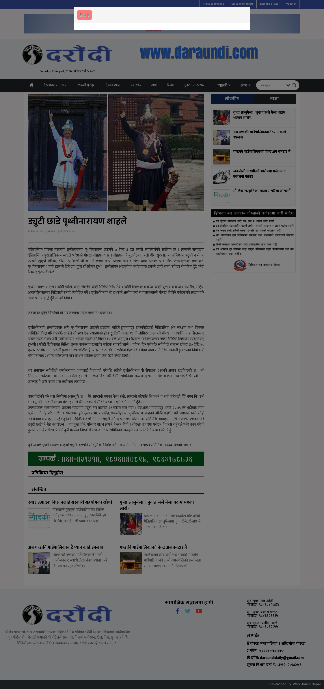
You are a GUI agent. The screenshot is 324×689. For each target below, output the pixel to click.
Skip (84, 15)
